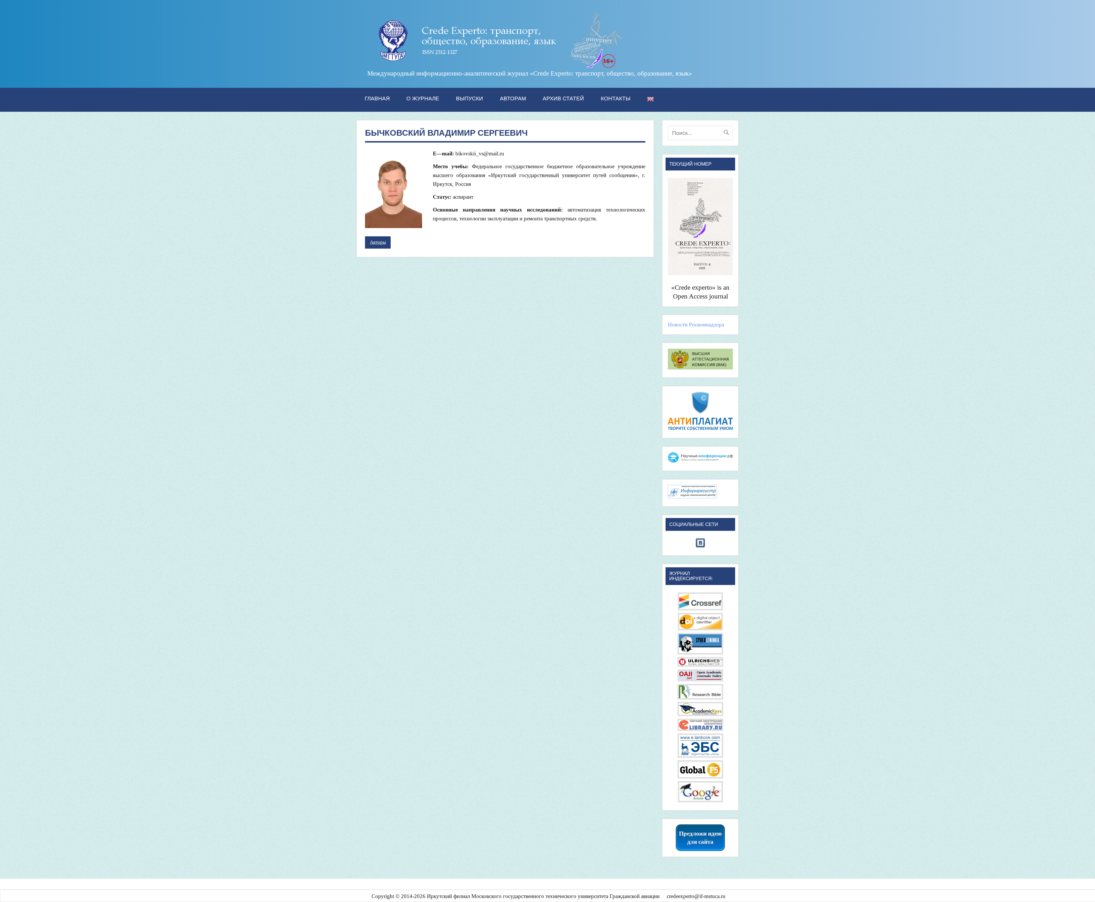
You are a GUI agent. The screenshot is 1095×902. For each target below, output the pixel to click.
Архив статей (563, 98)
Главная (377, 98)
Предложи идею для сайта (700, 837)
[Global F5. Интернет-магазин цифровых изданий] (700, 777)
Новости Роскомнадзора (696, 325)
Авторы (378, 242)
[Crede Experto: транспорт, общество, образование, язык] (495, 66)
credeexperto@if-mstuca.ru (696, 896)
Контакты (615, 98)
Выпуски (469, 98)
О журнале (422, 98)
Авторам (513, 98)
